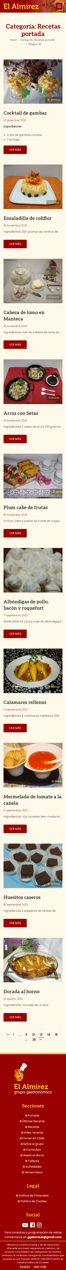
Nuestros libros (33, 1155)
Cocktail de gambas (25, 113)
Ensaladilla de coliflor (28, 218)
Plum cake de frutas (26, 508)
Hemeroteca (33, 1172)
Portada (33, 1115)
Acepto (25, 1266)
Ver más (15, 150)
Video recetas (33, 1132)
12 (33, 1035)
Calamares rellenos (25, 702)
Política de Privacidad (33, 1195)
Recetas (33, 1127)
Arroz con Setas (21, 413)
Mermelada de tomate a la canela (33, 800)
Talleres (33, 1161)
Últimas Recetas (33, 1121)
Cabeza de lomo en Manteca (24, 316)
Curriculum (33, 1149)
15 (56, 1035)
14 (48, 1035)
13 (41, 1035)
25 (34, 1040)
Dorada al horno (22, 992)
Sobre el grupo (33, 1144)
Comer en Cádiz (33, 1138)
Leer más (40, 1266)
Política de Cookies (33, 1201)
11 (26, 1035)
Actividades (34, 1166)
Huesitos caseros (22, 897)
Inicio (13, 40)
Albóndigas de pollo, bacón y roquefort (26, 605)
